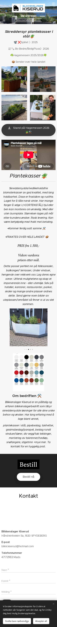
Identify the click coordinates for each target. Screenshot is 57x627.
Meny (53, 4)
